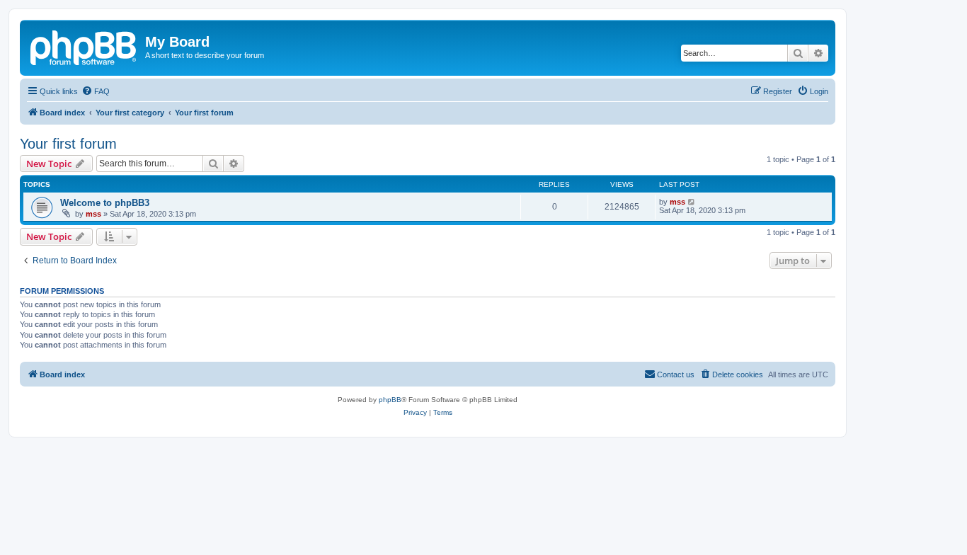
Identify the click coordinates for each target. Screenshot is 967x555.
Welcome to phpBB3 (104, 203)
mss (93, 214)
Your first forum (68, 143)
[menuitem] (95, 91)
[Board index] (84, 46)
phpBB (390, 400)
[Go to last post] (692, 202)
